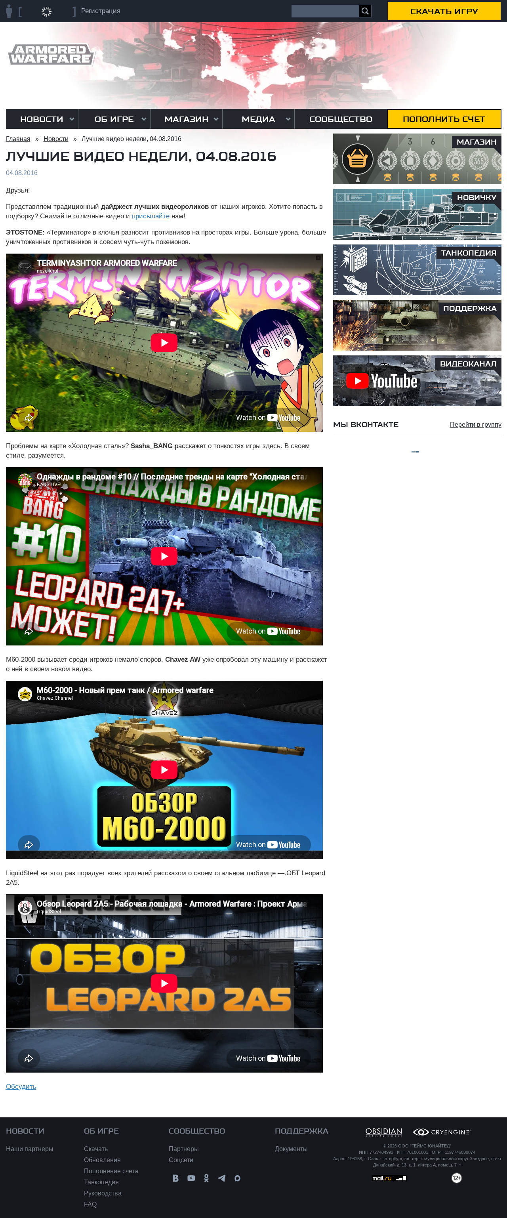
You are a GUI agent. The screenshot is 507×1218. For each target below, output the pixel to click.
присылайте (151, 216)
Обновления (102, 1160)
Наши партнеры (29, 1148)
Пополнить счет (444, 119)
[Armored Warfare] (51, 54)
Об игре (114, 119)
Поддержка (301, 1131)
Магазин (186, 119)
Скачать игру (444, 11)
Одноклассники (206, 1178)
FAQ (90, 1204)
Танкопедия (101, 1182)
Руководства (103, 1193)
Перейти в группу (475, 424)
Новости (41, 119)
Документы (291, 1148)
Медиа (258, 119)
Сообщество (340, 119)
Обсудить (21, 1086)
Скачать (96, 1148)
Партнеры (184, 1148)
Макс (237, 1178)
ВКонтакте (176, 1178)
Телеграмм (222, 1178)
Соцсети (181, 1160)
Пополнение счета (111, 1171)
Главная (18, 139)
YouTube (191, 1178)
